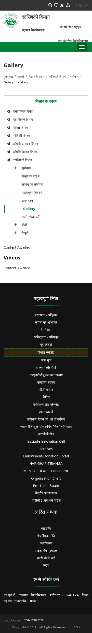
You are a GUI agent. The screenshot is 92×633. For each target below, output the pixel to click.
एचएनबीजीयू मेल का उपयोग (46, 375)
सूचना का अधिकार (46, 322)
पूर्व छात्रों (46, 344)
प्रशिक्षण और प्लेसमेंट (46, 404)
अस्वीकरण (46, 543)
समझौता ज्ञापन (46, 382)
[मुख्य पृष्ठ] (11, 20)
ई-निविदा (46, 329)
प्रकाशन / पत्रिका (46, 315)
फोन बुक (46, 360)
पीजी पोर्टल (46, 389)
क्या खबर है (46, 411)
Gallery (8, 82)
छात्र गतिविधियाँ (46, 367)
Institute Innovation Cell (46, 441)
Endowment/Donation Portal (46, 456)
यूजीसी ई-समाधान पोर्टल (46, 500)
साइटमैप (46, 528)
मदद (46, 565)
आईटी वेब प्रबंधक (46, 550)
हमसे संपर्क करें (46, 558)
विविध (46, 397)
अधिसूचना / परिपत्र (46, 337)
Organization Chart (46, 478)
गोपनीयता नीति (46, 535)
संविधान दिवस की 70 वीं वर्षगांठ (46, 419)
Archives (46, 448)
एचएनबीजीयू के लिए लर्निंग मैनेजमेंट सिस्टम (46, 426)
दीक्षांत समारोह (46, 352)
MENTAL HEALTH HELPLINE (46, 470)
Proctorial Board (46, 485)
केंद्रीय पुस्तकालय (46, 493)
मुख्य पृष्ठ (8, 77)
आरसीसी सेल (46, 434)
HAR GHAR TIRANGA (46, 463)
